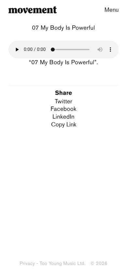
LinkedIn (63, 116)
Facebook (63, 108)
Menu (112, 9)
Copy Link (63, 124)
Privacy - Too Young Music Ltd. (53, 263)
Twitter (63, 101)
